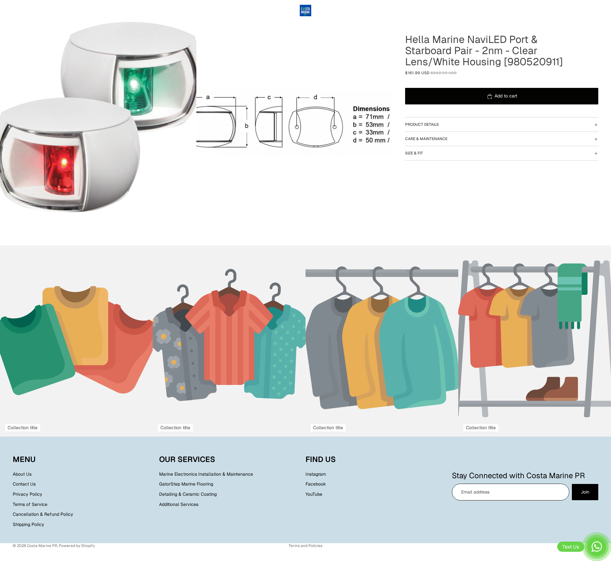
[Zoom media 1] (98, 122)
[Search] (566, 11)
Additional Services (178, 504)
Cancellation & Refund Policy (43, 514)
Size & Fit (414, 153)
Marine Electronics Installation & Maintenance (206, 474)
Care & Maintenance (426, 138)
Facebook (316, 484)
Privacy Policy (27, 494)
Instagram (316, 474)
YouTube (314, 494)
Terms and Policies (305, 545)
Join (585, 492)
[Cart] (594, 11)
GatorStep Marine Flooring (186, 484)
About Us (22, 474)
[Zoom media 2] (294, 122)
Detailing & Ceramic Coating (188, 494)
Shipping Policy (28, 524)
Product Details (422, 124)
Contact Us (24, 484)
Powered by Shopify (77, 545)
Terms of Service (30, 504)
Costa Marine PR (42, 545)
